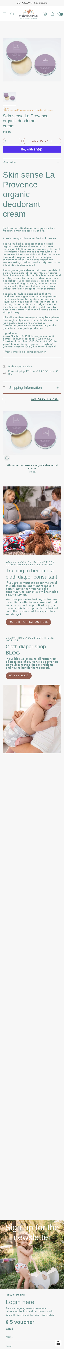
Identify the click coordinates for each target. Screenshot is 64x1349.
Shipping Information (25, 388)
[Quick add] (7, 458)
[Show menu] (4, 14)
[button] (12, 14)
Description (9, 162)
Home (6, 108)
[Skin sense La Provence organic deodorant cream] (32, 433)
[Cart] (52, 14)
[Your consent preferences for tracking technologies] (58, 1343)
